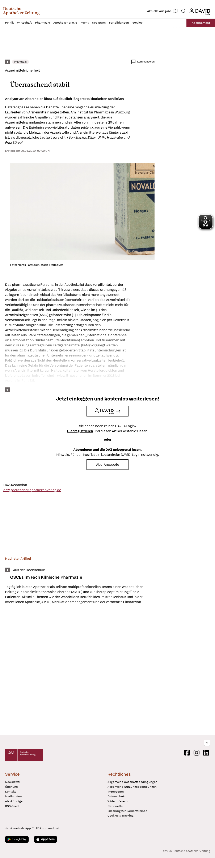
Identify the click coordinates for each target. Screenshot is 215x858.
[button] (21, 11)
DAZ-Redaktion (15, 485)
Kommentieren (146, 61)
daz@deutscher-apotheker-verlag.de (32, 490)
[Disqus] (80, 670)
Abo (201, 23)
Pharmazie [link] (20, 62)
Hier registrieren (80, 431)
